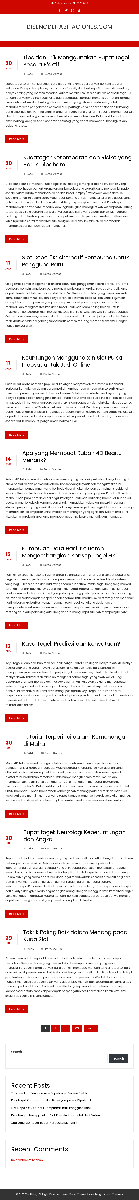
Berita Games (53, 74)
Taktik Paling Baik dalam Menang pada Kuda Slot (75, 935)
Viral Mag (95, 1194)
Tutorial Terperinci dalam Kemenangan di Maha (76, 740)
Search (16, 1052)
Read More (16, 139)
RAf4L (30, 74)
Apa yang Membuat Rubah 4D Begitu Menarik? (72, 456)
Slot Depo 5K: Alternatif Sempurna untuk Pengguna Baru (75, 261)
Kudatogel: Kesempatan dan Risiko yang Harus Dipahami (77, 161)
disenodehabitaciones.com (70, 27)
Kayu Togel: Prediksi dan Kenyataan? (71, 644)
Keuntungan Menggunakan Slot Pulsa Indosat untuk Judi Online (72, 361)
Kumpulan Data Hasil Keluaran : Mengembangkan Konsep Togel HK (68, 552)
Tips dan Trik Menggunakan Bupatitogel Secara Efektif (76, 61)
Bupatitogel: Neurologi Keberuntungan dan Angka (74, 835)
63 (77, 1028)
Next (90, 1028)
